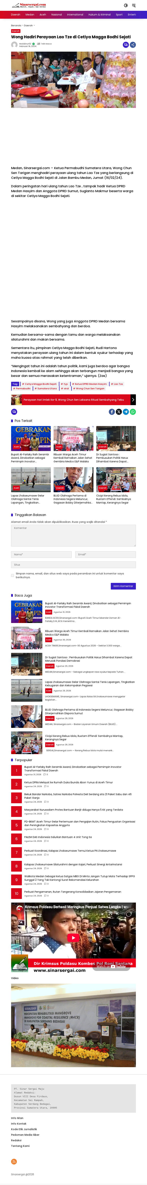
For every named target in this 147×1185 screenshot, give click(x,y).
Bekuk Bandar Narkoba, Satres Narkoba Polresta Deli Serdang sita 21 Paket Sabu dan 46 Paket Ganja (78, 796)
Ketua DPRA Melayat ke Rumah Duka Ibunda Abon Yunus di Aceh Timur (68, 782)
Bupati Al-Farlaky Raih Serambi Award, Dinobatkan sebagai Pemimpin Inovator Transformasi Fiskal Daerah (30, 458)
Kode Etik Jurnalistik (24, 1129)
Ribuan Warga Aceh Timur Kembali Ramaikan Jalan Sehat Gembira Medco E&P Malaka (73, 458)
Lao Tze (118, 384)
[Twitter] (119, 412)
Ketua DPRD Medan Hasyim (91, 384)
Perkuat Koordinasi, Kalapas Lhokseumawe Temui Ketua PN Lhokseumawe (70, 851)
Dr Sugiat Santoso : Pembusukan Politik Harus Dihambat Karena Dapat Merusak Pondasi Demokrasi (113, 458)
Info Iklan (17, 1118)
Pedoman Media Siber (25, 1135)
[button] (126, 5)
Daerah (16, 31)
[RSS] (14, 1161)
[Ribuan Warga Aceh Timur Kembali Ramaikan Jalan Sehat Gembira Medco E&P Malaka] (73, 438)
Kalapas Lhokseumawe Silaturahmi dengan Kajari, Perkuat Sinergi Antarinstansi (73, 864)
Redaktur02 (25, 44)
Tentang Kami (20, 1146)
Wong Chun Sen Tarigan (90, 388)
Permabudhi (23, 388)
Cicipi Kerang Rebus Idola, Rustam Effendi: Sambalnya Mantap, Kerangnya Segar (113, 499)
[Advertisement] (73, 137)
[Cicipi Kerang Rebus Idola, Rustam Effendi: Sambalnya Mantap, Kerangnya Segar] (116, 479)
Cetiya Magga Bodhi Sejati (40, 384)
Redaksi (16, 1140)
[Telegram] (126, 412)
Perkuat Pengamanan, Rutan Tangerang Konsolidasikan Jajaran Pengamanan (72, 892)
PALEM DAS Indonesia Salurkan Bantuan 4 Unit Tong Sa (58, 837)
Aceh (16, 446)
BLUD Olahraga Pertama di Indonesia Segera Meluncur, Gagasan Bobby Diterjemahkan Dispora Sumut (73, 499)
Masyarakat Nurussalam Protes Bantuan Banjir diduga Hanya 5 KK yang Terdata (73, 810)
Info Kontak (18, 1123)
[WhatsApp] (133, 412)
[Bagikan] (133, 45)
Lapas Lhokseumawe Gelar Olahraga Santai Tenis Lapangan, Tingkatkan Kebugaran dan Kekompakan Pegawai (29, 499)
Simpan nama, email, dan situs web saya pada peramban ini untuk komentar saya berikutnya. (70, 575)
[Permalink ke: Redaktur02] (15, 45)
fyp (66, 384)
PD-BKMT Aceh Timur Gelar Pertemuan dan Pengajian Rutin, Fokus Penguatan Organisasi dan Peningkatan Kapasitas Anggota (79, 823)
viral (66, 388)
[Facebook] (112, 412)
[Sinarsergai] (29, 5)
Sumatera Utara (47, 388)
